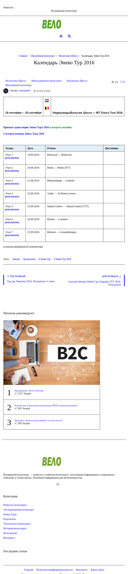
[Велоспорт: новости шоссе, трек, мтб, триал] (64, 24)
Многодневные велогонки (46, 80)
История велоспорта (14, 528)
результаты (12, 157)
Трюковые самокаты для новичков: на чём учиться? (38, 420)
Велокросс (9, 537)
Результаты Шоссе (77, 80)
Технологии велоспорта (16, 523)
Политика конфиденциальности (54, 569)
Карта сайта (97, 569)
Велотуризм (10, 533)
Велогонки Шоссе (68, 55)
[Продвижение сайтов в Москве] (51, 352)
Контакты (81, 569)
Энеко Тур (45, 259)
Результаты (9, 519)
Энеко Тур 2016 (63, 259)
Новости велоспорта (15, 505)
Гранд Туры (10, 514)
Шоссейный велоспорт (43, 55)
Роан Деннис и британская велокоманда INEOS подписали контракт (46, 405)
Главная (23, 55)
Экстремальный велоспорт (18, 509)
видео (17, 259)
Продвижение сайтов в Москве (29, 390)
